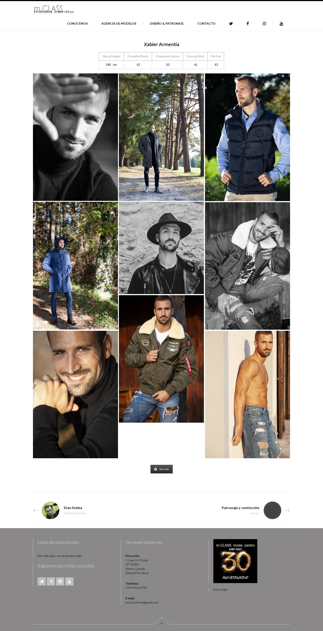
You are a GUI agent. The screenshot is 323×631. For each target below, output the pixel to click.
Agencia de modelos (118, 23)
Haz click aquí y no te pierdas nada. (60, 556)
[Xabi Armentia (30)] (75, 394)
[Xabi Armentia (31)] (75, 137)
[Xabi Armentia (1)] (161, 248)
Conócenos (77, 23)
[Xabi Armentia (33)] (247, 394)
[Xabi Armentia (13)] (247, 137)
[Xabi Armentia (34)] (161, 358)
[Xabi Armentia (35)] (247, 265)
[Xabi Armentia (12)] (75, 265)
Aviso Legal (220, 589)
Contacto (206, 23)
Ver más (164, 469)
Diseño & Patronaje (167, 23)
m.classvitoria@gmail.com (142, 602)
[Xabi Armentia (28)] (161, 137)
